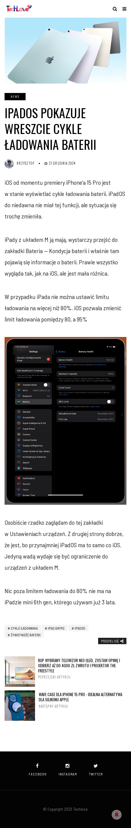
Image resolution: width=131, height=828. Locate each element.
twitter (96, 774)
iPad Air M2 (56, 628)
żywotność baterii (26, 635)
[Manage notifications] (117, 814)
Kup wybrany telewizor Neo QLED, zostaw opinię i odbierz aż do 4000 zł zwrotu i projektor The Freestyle (79, 668)
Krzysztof (26, 163)
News (15, 96)
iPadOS (80, 628)
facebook (38, 774)
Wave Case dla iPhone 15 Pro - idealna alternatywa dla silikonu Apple (80, 700)
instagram (67, 774)
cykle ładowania (24, 628)
